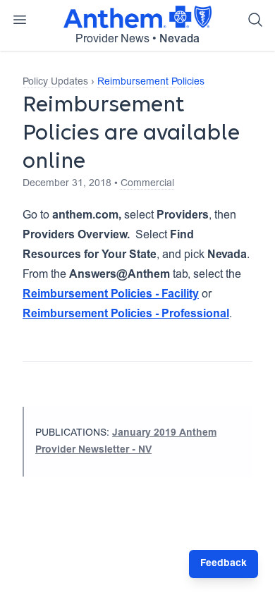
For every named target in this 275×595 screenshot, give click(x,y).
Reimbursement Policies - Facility (111, 294)
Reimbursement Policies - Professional (126, 314)
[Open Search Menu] (255, 19)
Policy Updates (55, 82)
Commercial (147, 184)
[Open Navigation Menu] (19, 19)
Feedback (223, 564)
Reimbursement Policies (150, 82)
